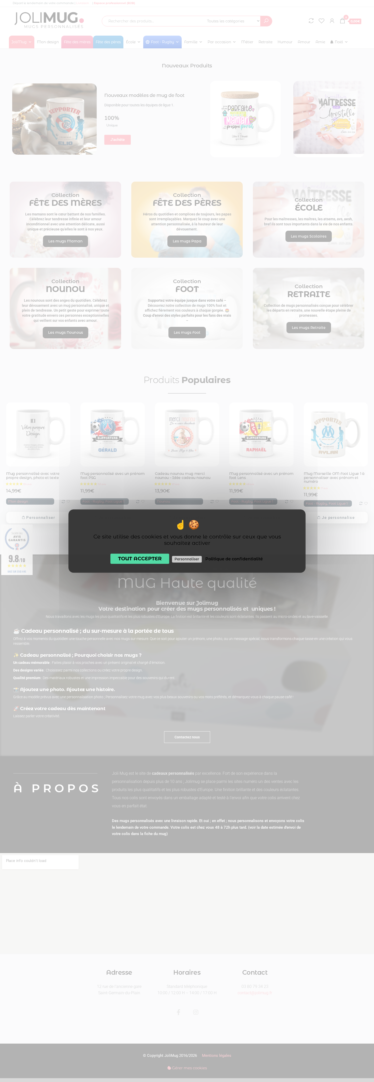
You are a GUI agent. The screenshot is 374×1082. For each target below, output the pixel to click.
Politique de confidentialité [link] (234, 559)
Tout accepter (140, 558)
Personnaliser (187, 559)
